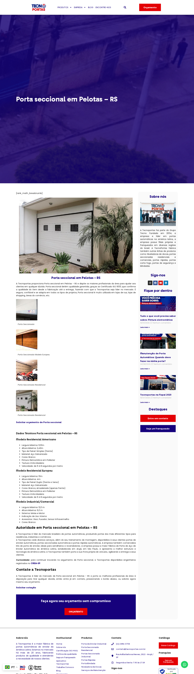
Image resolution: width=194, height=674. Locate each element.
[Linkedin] (166, 283)
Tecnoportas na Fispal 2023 (155, 394)
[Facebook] (155, 283)
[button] (125, 7)
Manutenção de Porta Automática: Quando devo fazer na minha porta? (155, 357)
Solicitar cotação (26, 587)
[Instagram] (150, 283)
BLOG (90, 7)
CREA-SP (35, 563)
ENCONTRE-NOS (103, 7)
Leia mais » (145, 327)
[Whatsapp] (184, 664)
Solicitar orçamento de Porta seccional (38, 422)
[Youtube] (160, 283)
